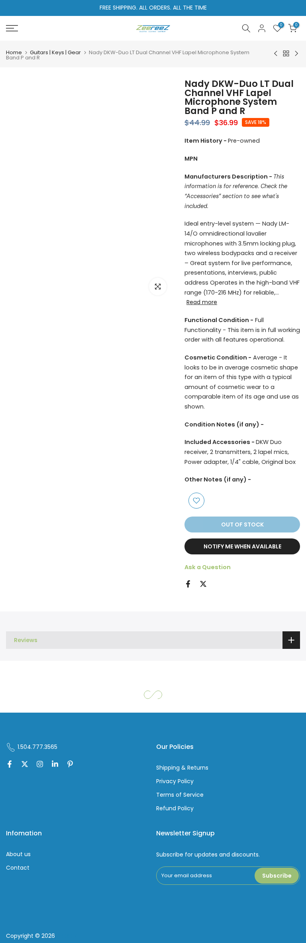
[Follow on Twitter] (24, 765)
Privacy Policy (175, 781)
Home (14, 52)
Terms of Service (180, 795)
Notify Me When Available (242, 546)
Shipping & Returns (182, 768)
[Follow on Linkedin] (55, 765)
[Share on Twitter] (203, 583)
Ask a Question (207, 567)
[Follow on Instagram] (39, 765)
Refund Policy (175, 808)
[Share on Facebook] (188, 583)
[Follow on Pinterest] (70, 765)
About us (18, 854)
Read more (201, 302)
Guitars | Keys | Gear (55, 52)
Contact (17, 868)
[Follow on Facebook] (9, 765)
